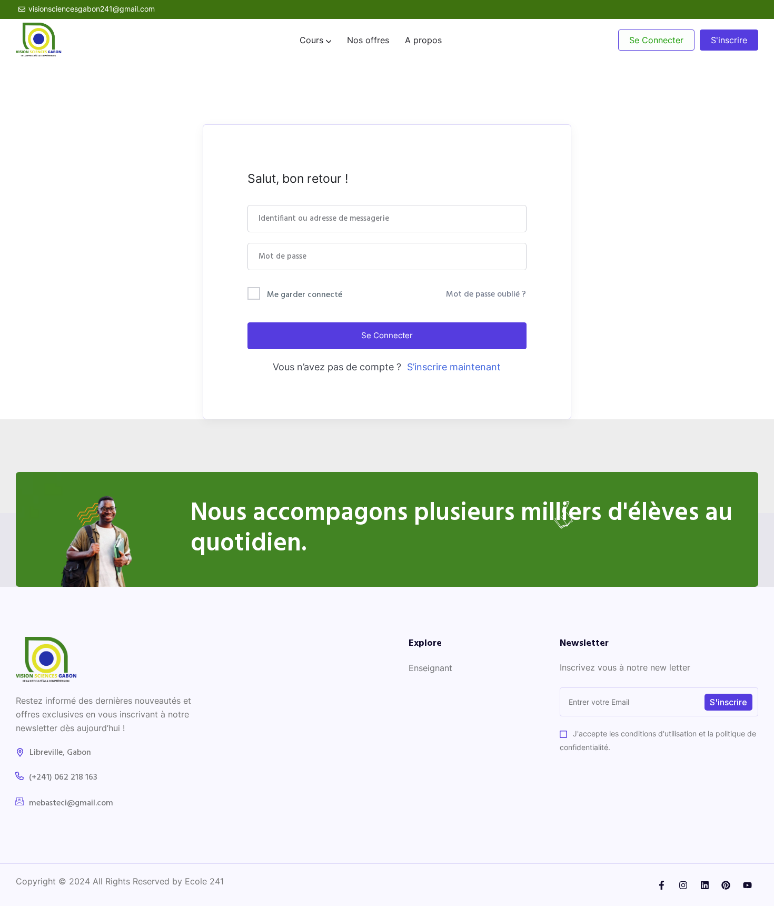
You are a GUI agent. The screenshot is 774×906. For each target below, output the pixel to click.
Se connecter (387, 335)
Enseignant (430, 668)
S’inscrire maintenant (454, 366)
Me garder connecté (304, 295)
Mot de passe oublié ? (486, 294)
